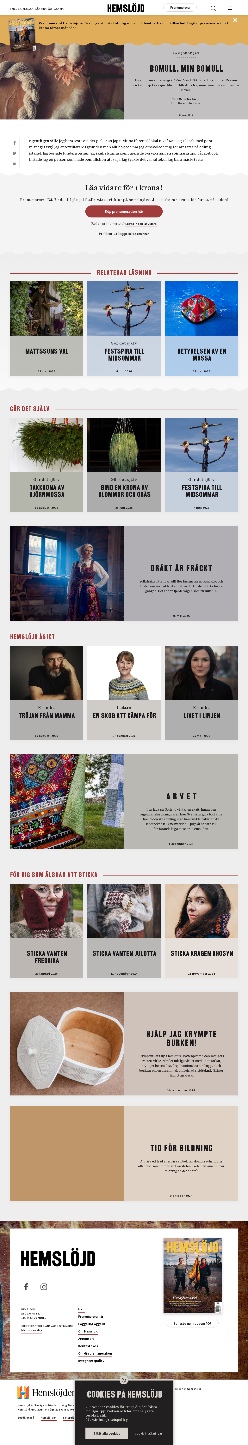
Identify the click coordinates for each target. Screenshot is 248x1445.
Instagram (44, 1287)
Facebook (26, 1287)
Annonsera (86, 1339)
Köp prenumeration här (124, 211)
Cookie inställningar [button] (148, 1433)
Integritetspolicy (91, 1361)
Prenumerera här (90, 1316)
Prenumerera (180, 7)
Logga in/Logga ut (92, 1324)
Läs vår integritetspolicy (106, 1420)
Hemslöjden (49, 1417)
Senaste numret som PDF (193, 1323)
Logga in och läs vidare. (141, 224)
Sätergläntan (72, 1417)
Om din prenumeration (95, 1353)
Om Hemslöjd (88, 1331)
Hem (81, 1309)
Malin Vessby (31, 1330)
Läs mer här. (141, 234)
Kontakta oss (88, 1346)
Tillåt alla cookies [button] (106, 1433)
